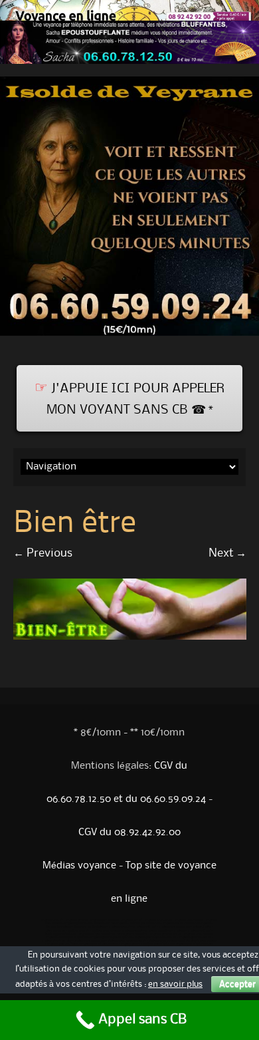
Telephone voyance (198, 923)
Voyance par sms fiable (62, 944)
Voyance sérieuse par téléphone (67, 937)
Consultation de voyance (90, 927)
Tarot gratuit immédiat (132, 934)
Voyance (179, 931)
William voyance (116, 923)
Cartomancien (55, 931)
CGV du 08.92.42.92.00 (129, 832)
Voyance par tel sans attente (99, 944)
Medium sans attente (106, 931)
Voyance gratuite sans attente (84, 923)
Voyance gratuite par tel (165, 934)
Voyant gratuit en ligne (57, 941)
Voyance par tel (132, 920)
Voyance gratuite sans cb (195, 937)
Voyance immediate (158, 931)
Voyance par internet (104, 920)
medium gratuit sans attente (197, 941)
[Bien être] (129, 636)
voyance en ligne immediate (97, 934)
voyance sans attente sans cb (127, 941)
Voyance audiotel (144, 927)
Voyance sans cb (52, 920)
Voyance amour (132, 931)
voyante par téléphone (89, 941)
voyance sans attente (163, 941)
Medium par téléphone (158, 944)
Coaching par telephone (60, 934)
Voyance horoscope (158, 920)
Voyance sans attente (189, 920)
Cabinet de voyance (58, 927)
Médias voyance (79, 865)
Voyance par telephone (174, 927)
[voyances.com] (129, 339)
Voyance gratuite (77, 920)
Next (227, 553)
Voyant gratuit (130, 944)
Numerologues (202, 927)
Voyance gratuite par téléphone (111, 937)
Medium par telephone (145, 923)
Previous (42, 553)
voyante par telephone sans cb (155, 937)
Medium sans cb (78, 931)
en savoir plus (175, 984)
